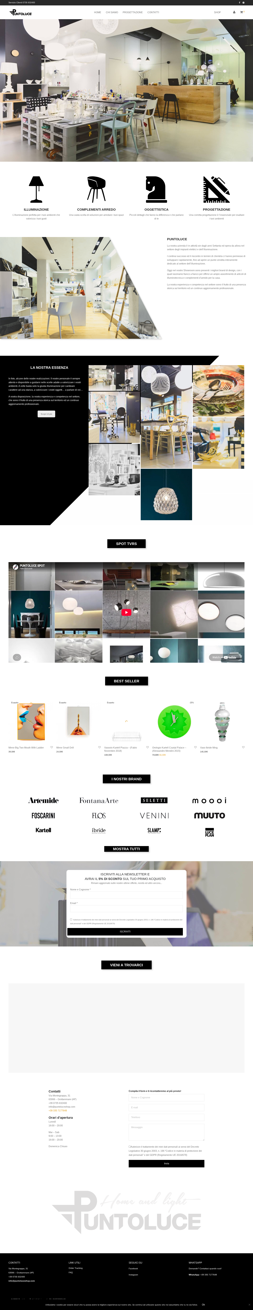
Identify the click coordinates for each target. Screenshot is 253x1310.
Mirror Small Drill (65, 747)
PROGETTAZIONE (133, 12)
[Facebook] (239, 2)
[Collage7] (166, 494)
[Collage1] (114, 417)
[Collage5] (114, 469)
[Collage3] (166, 416)
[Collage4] (218, 443)
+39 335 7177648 (58, 1110)
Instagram (133, 1275)
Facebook (133, 1268)
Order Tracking (76, 1268)
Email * (74, 903)
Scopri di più (46, 414)
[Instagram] (243, 2)
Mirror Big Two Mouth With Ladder (26, 747)
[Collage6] (218, 391)
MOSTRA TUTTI (126, 849)
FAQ (71, 1272)
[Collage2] (114, 378)
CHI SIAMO (112, 12)
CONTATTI (153, 12)
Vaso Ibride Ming (209, 747)
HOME (97, 12)
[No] (249, 1304)
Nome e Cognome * (80, 889)
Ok (203, 1304)
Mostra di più (14, 751)
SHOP (217, 12)
